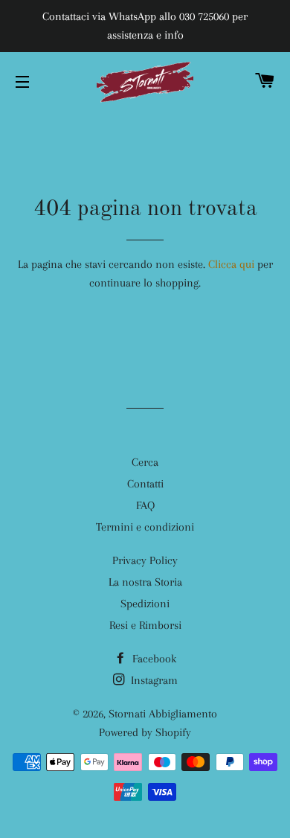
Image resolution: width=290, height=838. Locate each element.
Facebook (152, 658)
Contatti (145, 483)
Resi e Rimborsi (145, 625)
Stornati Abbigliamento (163, 713)
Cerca (145, 462)
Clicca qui (231, 264)
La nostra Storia (145, 582)
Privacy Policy (145, 560)
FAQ (145, 505)
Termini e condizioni (145, 527)
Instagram (153, 680)
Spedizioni (145, 603)
